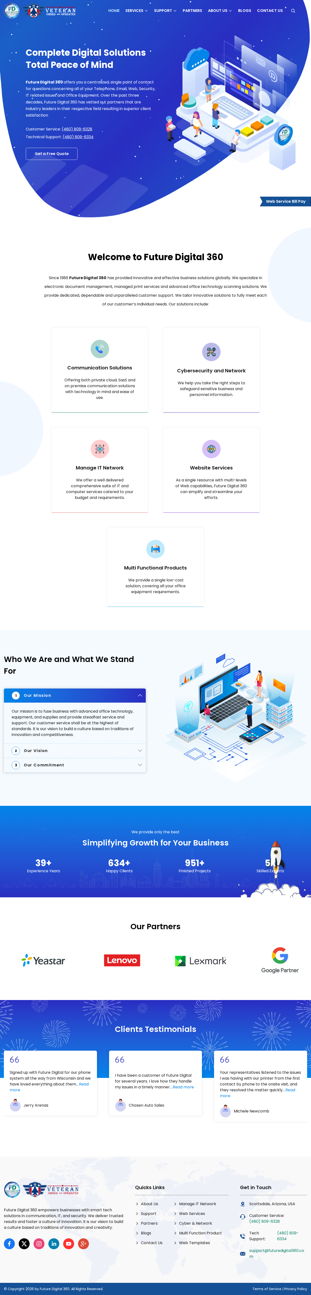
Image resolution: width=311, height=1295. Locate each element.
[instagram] (39, 1243)
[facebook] (9, 1243)
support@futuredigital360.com (276, 1253)
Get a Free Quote (52, 153)
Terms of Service (266, 1288)
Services (134, 10)
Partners (192, 10)
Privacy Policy (295, 1288)
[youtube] (68, 1243)
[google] (83, 1243)
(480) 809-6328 (77, 129)
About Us (217, 10)
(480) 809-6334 (78, 137)
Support (163, 10)
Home (114, 10)
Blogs (244, 10)
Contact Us (270, 10)
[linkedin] (53, 1243)
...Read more (182, 1087)
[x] (24, 1243)
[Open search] (293, 10)
